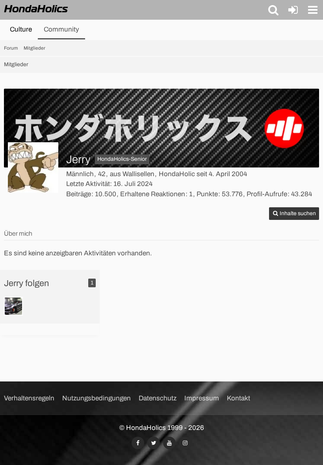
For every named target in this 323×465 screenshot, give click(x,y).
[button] (273, 10)
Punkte (207, 194)
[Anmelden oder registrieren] (293, 10)
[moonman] (13, 306)
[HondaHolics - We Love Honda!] (36, 9)
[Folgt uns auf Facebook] (138, 443)
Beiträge (78, 194)
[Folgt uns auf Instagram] (185, 443)
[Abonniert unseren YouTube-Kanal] (169, 443)
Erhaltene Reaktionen (152, 194)
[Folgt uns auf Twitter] (153, 443)
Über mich (18, 233)
